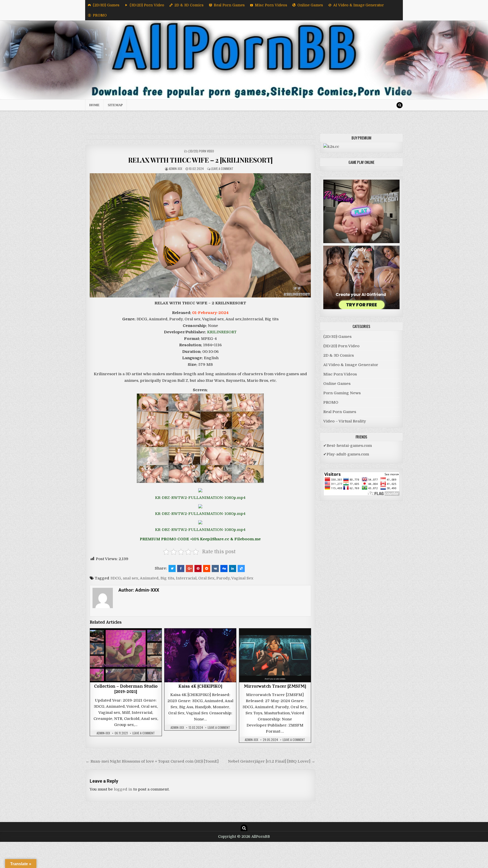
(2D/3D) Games (106, 5)
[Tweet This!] (172, 568)
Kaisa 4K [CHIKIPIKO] (200, 687)
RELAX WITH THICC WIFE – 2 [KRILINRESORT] (200, 159)
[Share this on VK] (215, 568)
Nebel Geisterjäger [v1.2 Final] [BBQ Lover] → (271, 761)
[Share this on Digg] (223, 568)
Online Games (310, 5)
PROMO (100, 15)
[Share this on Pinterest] (198, 568)
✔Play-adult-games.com (346, 454)
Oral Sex (206, 578)
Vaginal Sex (242, 578)
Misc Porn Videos (271, 5)
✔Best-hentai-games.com (347, 445)
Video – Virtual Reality (344, 421)
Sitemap (115, 105)
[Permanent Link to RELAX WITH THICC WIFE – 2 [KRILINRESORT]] (200, 235)
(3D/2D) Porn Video (147, 5)
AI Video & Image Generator (358, 5)
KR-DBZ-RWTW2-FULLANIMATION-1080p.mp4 (200, 497)
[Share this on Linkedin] (232, 568)
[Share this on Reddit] (206, 568)
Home (94, 105)
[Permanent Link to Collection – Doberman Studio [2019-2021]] (126, 655)
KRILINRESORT (222, 332)
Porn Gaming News (342, 393)
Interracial (186, 578)
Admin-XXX (175, 168)
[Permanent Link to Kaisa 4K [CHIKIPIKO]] (200, 655)
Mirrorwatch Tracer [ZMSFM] (275, 687)
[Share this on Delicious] (241, 568)
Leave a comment (222, 168)
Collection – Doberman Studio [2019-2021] (126, 689)
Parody (223, 578)
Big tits (167, 578)
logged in (123, 789)
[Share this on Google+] (189, 568)
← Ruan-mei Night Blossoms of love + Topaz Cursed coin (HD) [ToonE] (152, 761)
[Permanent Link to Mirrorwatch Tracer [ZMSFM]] (275, 655)
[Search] (399, 105)
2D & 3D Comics (189, 5)
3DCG (115, 578)
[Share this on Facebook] (180, 568)
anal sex (130, 578)
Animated (149, 578)
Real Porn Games (229, 5)
